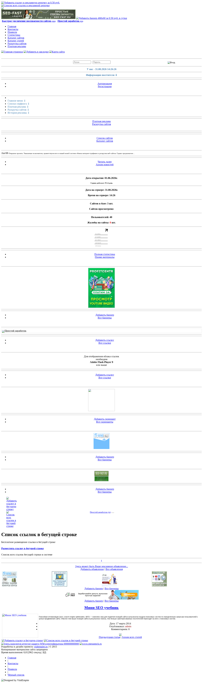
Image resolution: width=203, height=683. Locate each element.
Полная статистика (104, 254)
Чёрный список (16, 674)
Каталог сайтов (16, 37)
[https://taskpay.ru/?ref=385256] (109, 585)
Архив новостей (105, 164)
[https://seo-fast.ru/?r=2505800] (38, 18)
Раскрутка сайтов (17, 43)
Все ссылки (104, 343)
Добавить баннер (104, 315)
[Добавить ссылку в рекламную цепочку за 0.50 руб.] (30, 2)
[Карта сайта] (57, 51)
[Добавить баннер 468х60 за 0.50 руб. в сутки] (101, 18)
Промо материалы (105, 257)
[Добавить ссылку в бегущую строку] (11, 509)
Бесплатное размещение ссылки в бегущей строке (28, 542)
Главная (12, 26)
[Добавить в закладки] (36, 51)
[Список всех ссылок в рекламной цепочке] (25, 5)
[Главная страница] (12, 51)
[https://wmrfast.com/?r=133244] (101, 448)
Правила (12, 32)
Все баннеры (105, 317)
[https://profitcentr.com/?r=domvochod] (101, 288)
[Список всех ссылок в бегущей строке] (11, 526)
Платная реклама (17, 46)
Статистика (14, 35)
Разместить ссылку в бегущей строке (22, 548)
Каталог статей (16, 40)
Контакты (13, 29)
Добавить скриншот (105, 419)
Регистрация (104, 86)
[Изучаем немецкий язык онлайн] (101, 410)
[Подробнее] (120, 635)
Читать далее (105, 161)
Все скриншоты (104, 421)
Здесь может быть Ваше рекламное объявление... (101, 566)
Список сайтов (105, 138)
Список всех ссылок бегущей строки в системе (26, 554)
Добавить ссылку (104, 340)
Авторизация (105, 83)
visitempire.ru (41, 646)
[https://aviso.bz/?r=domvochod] (59, 585)
